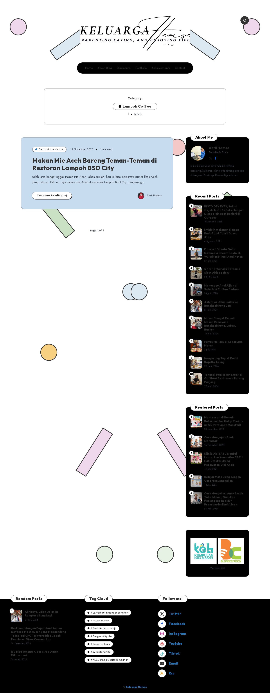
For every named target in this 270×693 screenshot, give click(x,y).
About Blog (105, 68)
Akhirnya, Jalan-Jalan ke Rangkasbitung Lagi (221, 303)
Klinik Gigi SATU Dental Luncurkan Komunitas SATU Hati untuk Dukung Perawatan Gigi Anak (223, 459)
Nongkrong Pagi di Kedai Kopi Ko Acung (221, 360)
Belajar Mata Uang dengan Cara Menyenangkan (222, 478)
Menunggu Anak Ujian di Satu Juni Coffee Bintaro (221, 287)
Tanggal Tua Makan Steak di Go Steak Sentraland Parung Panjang (224, 378)
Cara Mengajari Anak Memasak (218, 439)
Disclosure (124, 68)
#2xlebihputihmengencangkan (109, 612)
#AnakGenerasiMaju (103, 628)
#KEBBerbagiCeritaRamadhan (110, 659)
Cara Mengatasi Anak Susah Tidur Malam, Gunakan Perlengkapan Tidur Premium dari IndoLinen (223, 499)
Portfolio (141, 68)
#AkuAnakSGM (100, 620)
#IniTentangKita (101, 652)
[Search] (244, 20)
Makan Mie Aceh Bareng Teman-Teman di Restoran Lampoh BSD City (94, 164)
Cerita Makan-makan (51, 149)
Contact (180, 68)
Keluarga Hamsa (136, 687)
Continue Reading (50, 195)
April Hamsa (219, 148)
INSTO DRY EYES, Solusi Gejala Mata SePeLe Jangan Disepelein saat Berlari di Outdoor (223, 212)
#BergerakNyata (101, 636)
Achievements (161, 68)
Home (89, 68)
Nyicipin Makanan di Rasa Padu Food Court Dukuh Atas (221, 233)
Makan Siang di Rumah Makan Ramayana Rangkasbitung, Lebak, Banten (220, 324)
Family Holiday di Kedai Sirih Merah (223, 343)
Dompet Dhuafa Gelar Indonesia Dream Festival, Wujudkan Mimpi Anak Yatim (223, 252)
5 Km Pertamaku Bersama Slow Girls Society (222, 270)
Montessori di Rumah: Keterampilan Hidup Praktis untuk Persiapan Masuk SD (223, 421)
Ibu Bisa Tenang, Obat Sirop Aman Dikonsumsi (34, 653)
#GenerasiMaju (100, 644)
